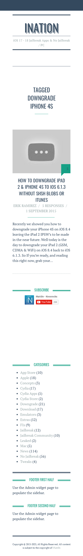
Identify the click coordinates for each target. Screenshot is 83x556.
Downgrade (29, 404)
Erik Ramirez (24, 205)
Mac (23, 445)
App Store (28, 372)
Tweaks (26, 461)
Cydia (24, 388)
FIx (22, 425)
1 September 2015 (41, 211)
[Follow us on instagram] (34, 5)
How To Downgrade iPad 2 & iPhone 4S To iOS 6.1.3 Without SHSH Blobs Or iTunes (41, 190)
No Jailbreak (29, 456)
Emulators (28, 414)
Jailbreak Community (36, 435)
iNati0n (41, 27)
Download (28, 409)
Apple (24, 377)
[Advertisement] (41, 334)
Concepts (27, 383)
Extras (25, 419)
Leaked (25, 440)
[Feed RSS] (17, 5)
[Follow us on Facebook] (25, 5)
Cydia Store (29, 398)
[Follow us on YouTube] (43, 5)
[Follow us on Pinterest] (50, 5)
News (24, 451)
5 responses (53, 205)
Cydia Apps (28, 393)
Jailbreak (27, 430)
